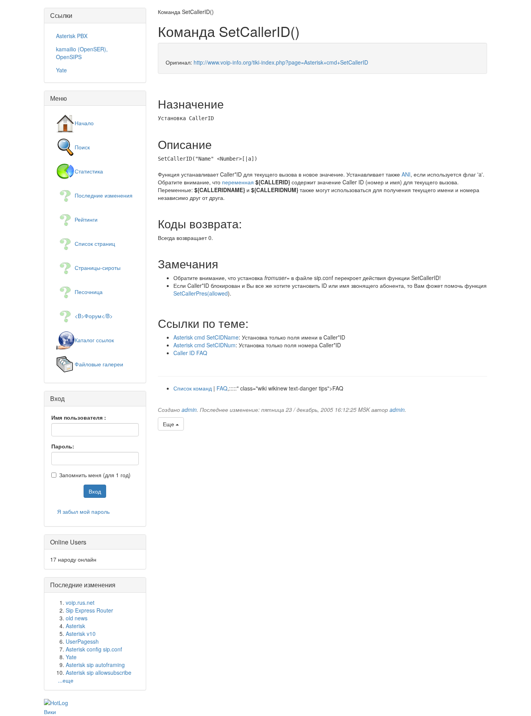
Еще (169, 424)
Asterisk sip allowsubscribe (98, 672)
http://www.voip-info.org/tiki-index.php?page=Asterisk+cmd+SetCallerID (281, 62)
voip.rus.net (80, 602)
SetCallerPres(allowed (200, 293)
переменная (238, 182)
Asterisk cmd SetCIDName (206, 337)
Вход (95, 491)
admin (189, 409)
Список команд (192, 388)
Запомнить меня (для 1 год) (95, 475)
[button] (472, 18)
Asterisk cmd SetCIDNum (204, 345)
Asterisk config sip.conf (94, 649)
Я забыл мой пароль (83, 511)
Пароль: (62, 446)
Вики (50, 712)
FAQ (222, 388)
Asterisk (75, 626)
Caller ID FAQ (190, 353)
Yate (71, 657)
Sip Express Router (89, 610)
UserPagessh (82, 641)
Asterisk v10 (81, 633)
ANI (406, 174)
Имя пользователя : (78, 417)
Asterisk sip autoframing (95, 665)
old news (76, 618)
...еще (65, 680)
